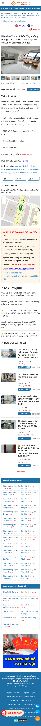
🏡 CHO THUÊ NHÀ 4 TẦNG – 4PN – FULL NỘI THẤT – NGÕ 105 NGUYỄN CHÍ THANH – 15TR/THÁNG (28, 451)
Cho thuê (13, 9)
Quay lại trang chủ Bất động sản (14, 21)
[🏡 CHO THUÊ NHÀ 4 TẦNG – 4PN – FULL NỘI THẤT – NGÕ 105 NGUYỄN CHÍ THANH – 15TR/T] (8, 449)
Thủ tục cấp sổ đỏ (25, 700)
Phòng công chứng (29, 716)
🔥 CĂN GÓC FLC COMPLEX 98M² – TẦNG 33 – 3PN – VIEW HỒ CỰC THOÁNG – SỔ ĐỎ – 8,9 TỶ (20, 313)
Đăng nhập (35, 26)
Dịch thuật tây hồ (28, 696)
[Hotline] (4, 713)
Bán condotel (7, 618)
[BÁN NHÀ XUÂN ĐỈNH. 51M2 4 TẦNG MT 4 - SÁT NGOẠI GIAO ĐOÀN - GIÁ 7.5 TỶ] (8, 399)
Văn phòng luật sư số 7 (13, 693)
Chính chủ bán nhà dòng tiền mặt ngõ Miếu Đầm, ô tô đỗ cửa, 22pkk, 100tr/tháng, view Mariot (18, 324)
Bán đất (5, 611)
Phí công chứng (28, 704)
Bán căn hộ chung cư (10, 592)
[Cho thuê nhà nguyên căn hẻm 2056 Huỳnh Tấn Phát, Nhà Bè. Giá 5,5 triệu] (8, 424)
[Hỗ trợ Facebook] (37, 712)
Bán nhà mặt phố (27, 598)
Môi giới (29, 9)
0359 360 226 (27, 154)
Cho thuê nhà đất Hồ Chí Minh (24, 173)
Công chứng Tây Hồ (29, 693)
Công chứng (32, 712)
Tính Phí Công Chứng (14, 704)
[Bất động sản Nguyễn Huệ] (20, 3)
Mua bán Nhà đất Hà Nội (25, 166)
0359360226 (34, 89)
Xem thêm (20, 472)
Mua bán (4, 9)
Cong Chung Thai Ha (13, 696)
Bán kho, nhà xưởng (28, 618)
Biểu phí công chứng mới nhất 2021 (20, 708)
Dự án (21, 9)
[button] (38, 60)
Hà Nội (25, 161)
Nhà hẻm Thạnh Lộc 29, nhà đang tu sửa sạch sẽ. (28, 377)
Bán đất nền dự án (28, 605)
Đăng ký (22, 26)
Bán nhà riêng (26, 592)
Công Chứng (14, 700)
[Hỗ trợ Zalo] (37, 706)
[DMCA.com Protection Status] (20, 720)
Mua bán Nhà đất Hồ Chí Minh (14, 169)
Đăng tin (36, 29)
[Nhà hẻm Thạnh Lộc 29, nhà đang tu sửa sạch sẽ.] (8, 377)
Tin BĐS (37, 9)
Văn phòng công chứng (13, 716)
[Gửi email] (37, 718)
